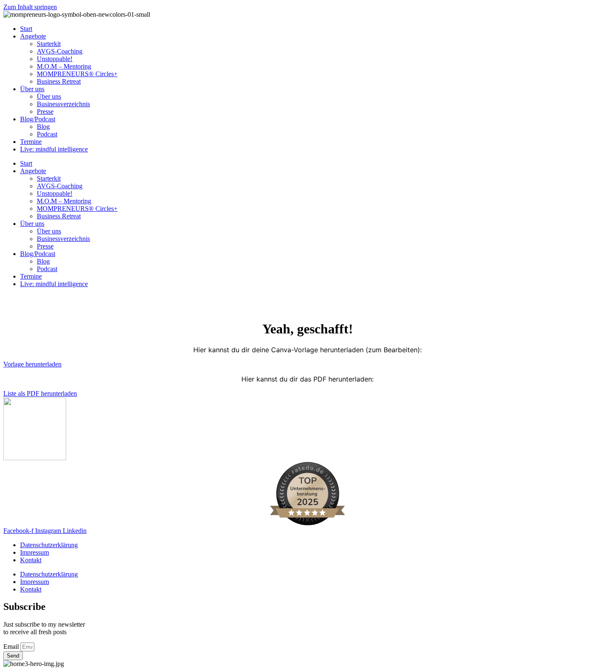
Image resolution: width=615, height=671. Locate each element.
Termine (31, 141)
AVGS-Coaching (59, 51)
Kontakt (30, 559)
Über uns (32, 88)
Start (26, 28)
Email (11, 646)
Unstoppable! (54, 58)
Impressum (34, 552)
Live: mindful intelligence (54, 149)
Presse (45, 111)
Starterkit (49, 43)
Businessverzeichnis (63, 104)
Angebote (33, 36)
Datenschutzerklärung (49, 544)
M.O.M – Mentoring (64, 66)
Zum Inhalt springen (30, 6)
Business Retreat (59, 81)
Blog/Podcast (37, 119)
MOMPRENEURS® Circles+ (77, 73)
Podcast (47, 134)
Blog (43, 126)
